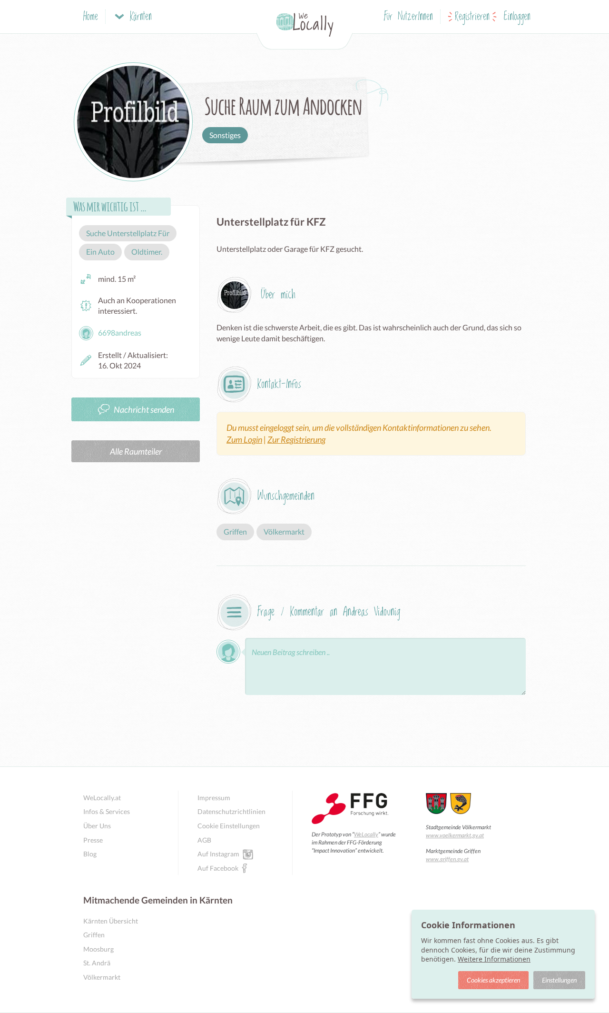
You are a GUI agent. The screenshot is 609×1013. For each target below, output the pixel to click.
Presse (93, 840)
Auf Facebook (217, 868)
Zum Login (244, 439)
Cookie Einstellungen (228, 826)
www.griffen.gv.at (447, 859)
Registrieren (472, 17)
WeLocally (366, 834)
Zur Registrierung (296, 439)
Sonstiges (225, 134)
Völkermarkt (101, 977)
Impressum (213, 798)
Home (90, 17)
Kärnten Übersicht (110, 921)
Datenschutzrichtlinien (231, 811)
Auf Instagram (218, 854)
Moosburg (98, 949)
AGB (204, 840)
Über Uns (97, 826)
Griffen (94, 935)
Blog (90, 854)
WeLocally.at (102, 798)
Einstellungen (559, 980)
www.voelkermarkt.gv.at (455, 835)
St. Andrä (96, 963)
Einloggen (517, 17)
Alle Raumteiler (136, 451)
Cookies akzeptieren (493, 980)
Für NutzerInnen (408, 17)
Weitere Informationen (494, 958)
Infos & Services (106, 811)
